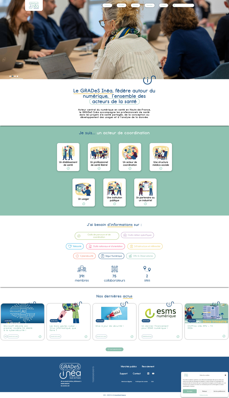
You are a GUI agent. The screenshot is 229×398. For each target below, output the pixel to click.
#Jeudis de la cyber (9, 336)
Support (123, 373)
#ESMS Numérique (101, 336)
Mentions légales (126, 381)
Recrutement (148, 366)
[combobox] (183, 5)
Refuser (204, 391)
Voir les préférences (219, 391)
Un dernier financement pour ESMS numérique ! (109, 327)
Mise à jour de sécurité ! (64, 326)
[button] (225, 375)
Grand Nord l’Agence (120, 395)
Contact (137, 373)
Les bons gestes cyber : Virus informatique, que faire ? (17, 328)
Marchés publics (129, 366)
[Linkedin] (148, 373)
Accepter (189, 391)
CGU (152, 381)
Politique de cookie (204, 395)
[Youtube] (153, 373)
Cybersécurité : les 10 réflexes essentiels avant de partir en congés (202, 328)
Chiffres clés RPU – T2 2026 (154, 327)
